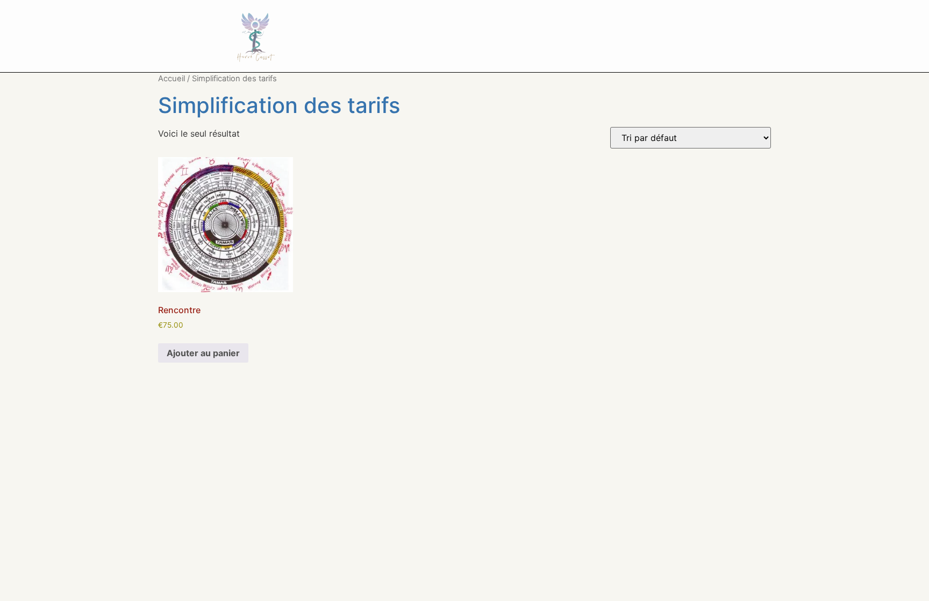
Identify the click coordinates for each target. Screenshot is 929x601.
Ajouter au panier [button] (203, 353)
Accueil (171, 78)
